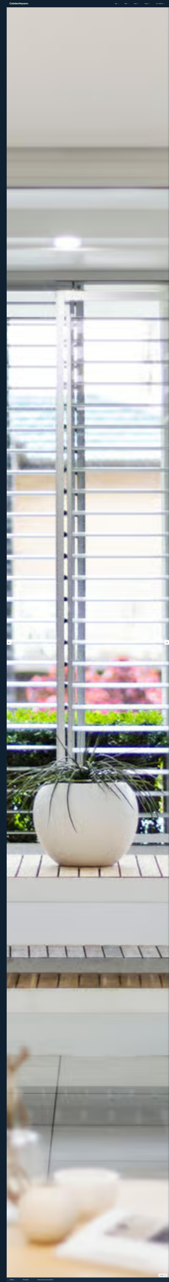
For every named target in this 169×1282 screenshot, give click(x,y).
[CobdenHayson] (19, 3)
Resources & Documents (45, 1279)
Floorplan (26, 1279)
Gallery (12, 1279)
